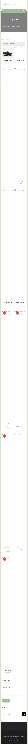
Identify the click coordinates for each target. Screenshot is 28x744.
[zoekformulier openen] (23, 11)
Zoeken (24, 714)
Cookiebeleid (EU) (14, 741)
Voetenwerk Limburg (10, 4)
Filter (6, 700)
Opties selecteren (7, 51)
